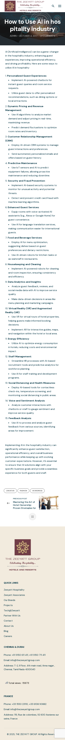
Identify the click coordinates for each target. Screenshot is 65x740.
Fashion (23, 490)
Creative (10, 490)
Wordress (37, 490)
